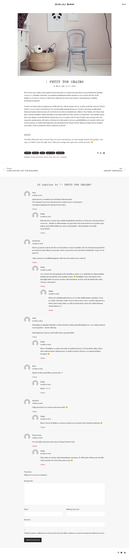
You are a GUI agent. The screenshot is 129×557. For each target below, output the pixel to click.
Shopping (63, 157)
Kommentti (29, 481)
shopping (60, 153)
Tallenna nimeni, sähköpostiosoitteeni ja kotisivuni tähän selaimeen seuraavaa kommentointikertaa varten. (64, 533)
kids (42, 153)
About (124, 4)
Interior (46, 157)
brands (27, 153)
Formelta (32, 109)
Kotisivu (27, 520)
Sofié (34, 318)
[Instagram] (121, 552)
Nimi (26, 509)
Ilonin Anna (36, 435)
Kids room (56, 157)
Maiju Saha (60, 86)
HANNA (35, 401)
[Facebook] (118, 552)
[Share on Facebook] (97, 153)
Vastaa (34, 209)
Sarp (34, 193)
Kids (50, 157)
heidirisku (36, 241)
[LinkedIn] (125, 552)
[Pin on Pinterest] (104, 153)
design (35, 153)
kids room (50, 153)
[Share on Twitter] (101, 153)
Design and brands (37, 157)
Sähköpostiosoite (73, 509)
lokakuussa (28, 95)
